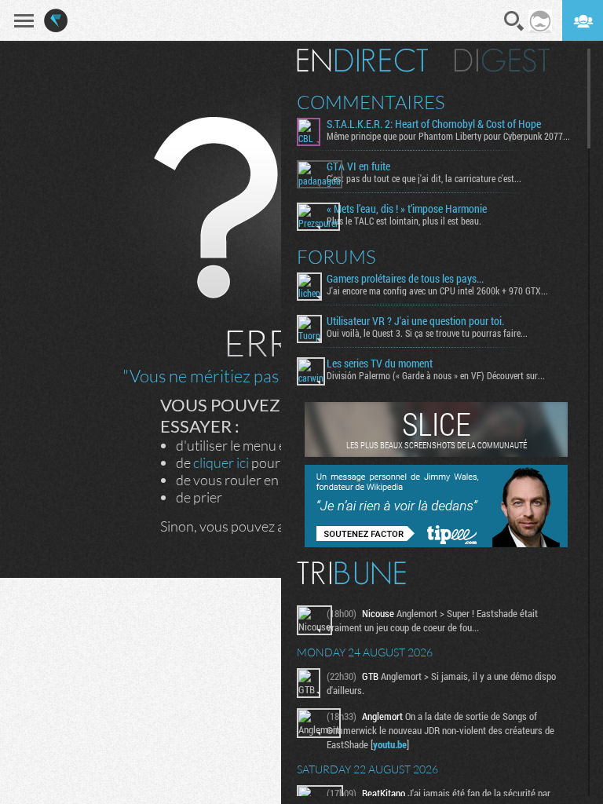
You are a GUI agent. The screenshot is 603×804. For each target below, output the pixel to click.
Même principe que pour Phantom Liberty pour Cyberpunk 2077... (448, 135)
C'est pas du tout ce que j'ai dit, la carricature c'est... (424, 178)
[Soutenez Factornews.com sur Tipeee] (436, 543)
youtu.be (390, 744)
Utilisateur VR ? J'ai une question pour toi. (415, 321)
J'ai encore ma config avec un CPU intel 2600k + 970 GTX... (437, 290)
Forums (336, 257)
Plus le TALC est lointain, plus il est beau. (404, 220)
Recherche (514, 21)
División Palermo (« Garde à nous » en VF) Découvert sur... (436, 375)
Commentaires (371, 102)
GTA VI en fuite (358, 166)
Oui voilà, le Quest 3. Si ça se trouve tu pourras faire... (427, 332)
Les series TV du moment (380, 363)
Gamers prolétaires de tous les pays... (405, 278)
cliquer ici (221, 462)
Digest (502, 60)
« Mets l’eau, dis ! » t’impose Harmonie (407, 209)
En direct (362, 60)
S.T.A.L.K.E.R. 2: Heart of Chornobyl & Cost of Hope (434, 124)
